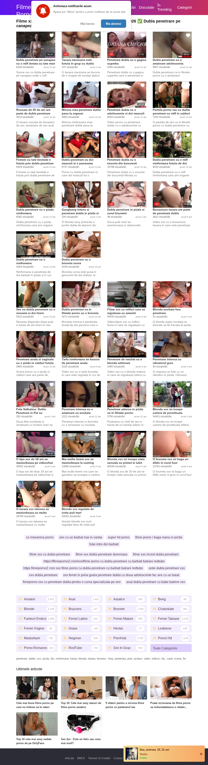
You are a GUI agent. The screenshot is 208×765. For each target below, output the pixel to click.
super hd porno (119, 537)
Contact (118, 758)
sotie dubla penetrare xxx (167, 568)
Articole (69, 758)
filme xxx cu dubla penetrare (50, 554)
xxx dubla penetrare (43, 575)
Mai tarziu (87, 23)
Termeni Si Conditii (99, 758)
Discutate (146, 7)
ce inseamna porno (40, 537)
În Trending (164, 7)
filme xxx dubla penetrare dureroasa (101, 554)
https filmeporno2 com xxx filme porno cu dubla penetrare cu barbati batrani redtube (83, 568)
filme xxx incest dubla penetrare (156, 554)
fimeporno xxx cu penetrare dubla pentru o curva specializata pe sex (72, 582)
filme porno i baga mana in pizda (158, 537)
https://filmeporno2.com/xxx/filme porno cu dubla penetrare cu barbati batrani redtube (104, 561)
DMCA (81, 758)
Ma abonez (113, 23)
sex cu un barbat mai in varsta (80, 537)
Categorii (184, 7)
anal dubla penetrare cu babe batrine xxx (155, 582)
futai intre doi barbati (104, 544)
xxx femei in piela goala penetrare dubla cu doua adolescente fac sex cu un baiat (121, 575)
